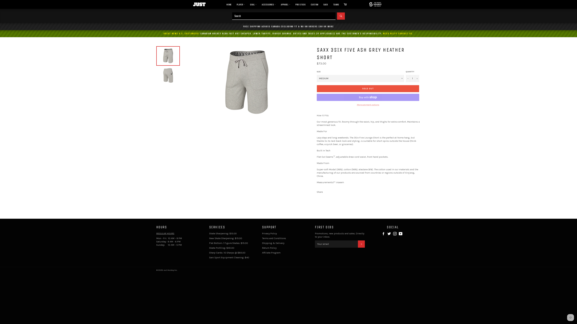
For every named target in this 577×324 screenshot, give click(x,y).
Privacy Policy (269, 233)
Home (228, 4)
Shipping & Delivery (273, 243)
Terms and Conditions (274, 238)
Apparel (285, 4)
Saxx (325, 4)
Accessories (268, 4)
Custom (314, 4)
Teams (336, 4)
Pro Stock (300, 4)
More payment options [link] (368, 105)
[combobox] (284, 16)
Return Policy (269, 247)
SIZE (319, 72)
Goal (252, 4)
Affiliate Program (271, 252)
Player (240, 4)
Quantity (410, 72)
